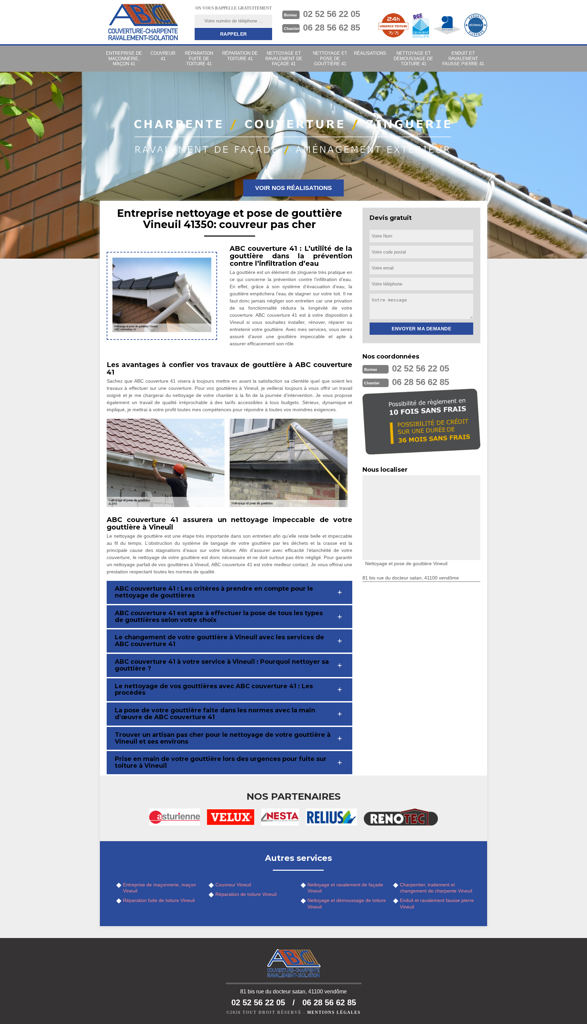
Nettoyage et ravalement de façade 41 (283, 58)
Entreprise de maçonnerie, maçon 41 (124, 58)
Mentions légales (334, 1012)
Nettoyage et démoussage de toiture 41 (413, 58)
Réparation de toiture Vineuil (246, 894)
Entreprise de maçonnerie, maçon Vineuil (159, 887)
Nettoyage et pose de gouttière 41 (330, 58)
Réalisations (370, 53)
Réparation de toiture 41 (240, 56)
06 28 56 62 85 (331, 27)
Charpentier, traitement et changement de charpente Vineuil (436, 887)
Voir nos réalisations (293, 188)
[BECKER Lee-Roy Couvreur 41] (143, 22)
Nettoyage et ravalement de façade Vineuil (345, 887)
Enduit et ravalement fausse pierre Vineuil (437, 903)
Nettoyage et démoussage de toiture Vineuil (346, 903)
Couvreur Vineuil (233, 884)
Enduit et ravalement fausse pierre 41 (463, 58)
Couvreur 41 (162, 56)
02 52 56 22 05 (331, 14)
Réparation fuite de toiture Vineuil (159, 900)
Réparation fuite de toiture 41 (199, 58)
